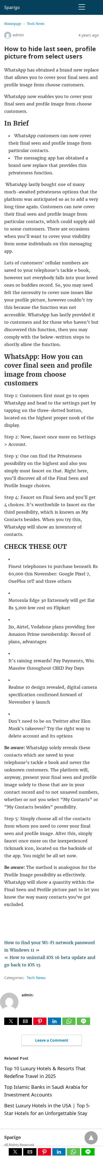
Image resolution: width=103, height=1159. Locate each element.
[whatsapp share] (69, 1023)
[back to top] (91, 1137)
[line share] (83, 1023)
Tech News (35, 24)
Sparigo (12, 7)
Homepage (12, 24)
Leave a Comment (51, 1040)
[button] (10, 1021)
